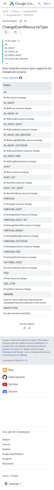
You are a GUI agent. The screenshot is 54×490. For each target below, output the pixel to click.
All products (8, 463)
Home (5, 11)
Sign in (47, 3)
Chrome (6, 444)
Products (15, 11)
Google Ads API (30, 11)
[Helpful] (21, 21)
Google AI (6, 459)
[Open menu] (5, 3)
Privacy (14, 476)
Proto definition (10, 78)
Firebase (6, 449)
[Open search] (39, 3)
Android (6, 439)
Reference (28, 15)
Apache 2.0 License (10, 349)
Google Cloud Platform (13, 454)
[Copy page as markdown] (15, 32)
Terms (5, 476)
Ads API (31, 4)
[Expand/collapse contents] (19, 41)
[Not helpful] (25, 21)
